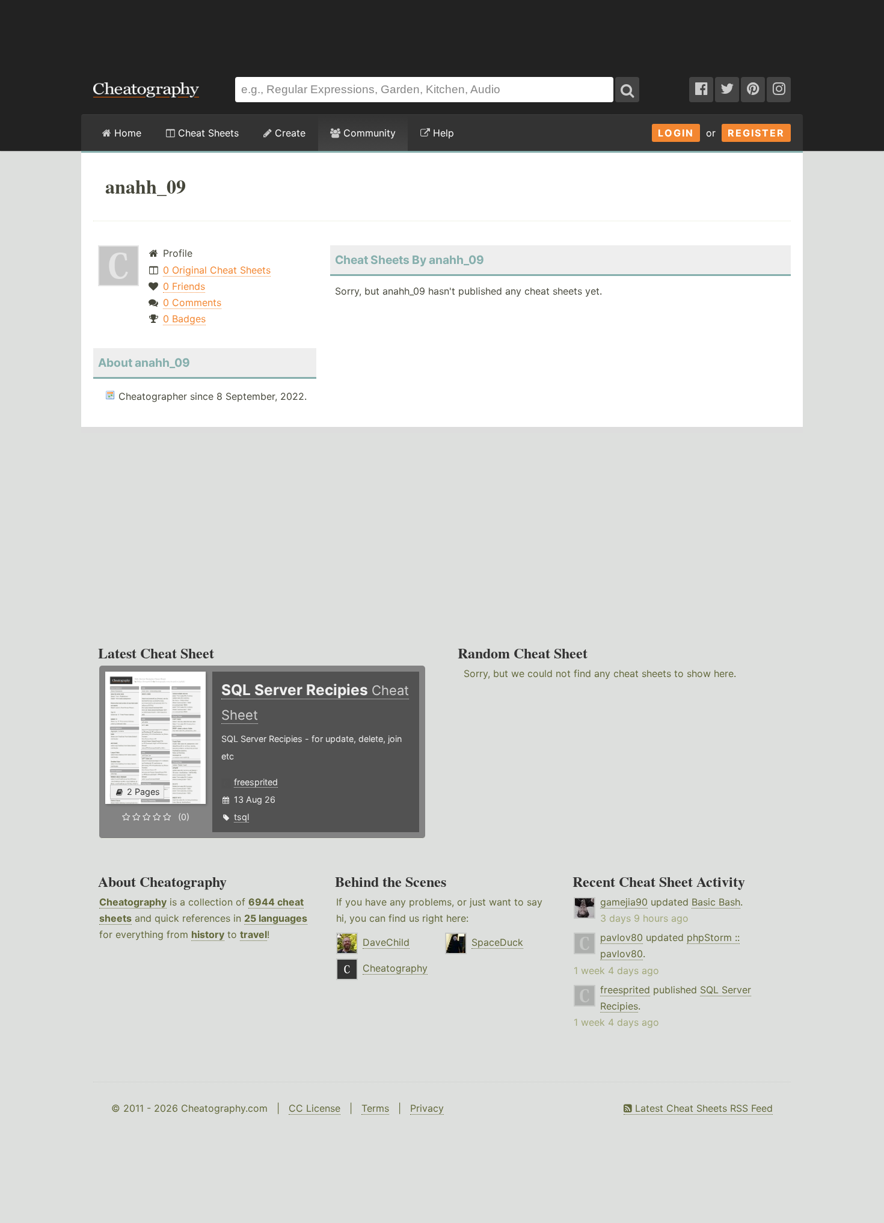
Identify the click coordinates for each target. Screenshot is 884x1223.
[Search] (627, 89)
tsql (241, 817)
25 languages (275, 918)
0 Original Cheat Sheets (217, 270)
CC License (314, 1108)
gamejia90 (624, 902)
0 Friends (184, 286)
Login (676, 133)
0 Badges (184, 319)
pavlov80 (621, 937)
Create (288, 133)
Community (368, 133)
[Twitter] (727, 89)
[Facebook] (701, 89)
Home (126, 133)
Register (756, 133)
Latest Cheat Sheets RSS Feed (702, 1108)
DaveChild (386, 942)
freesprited (256, 782)
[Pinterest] (753, 89)
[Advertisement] (442, 32)
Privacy (427, 1108)
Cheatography (133, 902)
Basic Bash (716, 902)
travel (253, 934)
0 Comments (192, 302)
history (207, 934)
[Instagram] (779, 89)
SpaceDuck (497, 942)
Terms (375, 1108)
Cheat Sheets (207, 133)
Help (442, 133)
